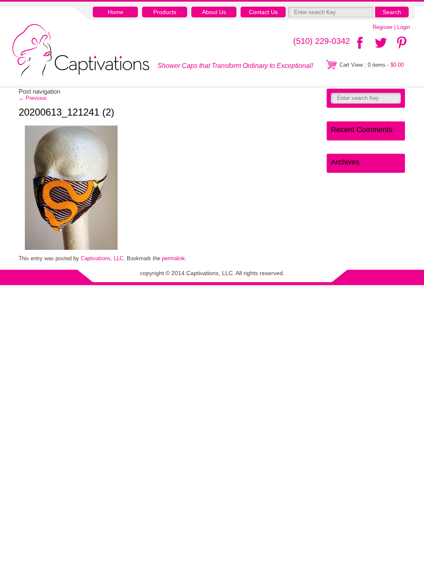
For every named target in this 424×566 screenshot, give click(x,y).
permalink (173, 258)
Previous (33, 98)
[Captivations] (80, 51)
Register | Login (391, 27)
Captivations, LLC (102, 258)
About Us (214, 12)
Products (164, 12)
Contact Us (263, 12)
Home (115, 12)
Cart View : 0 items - (372, 65)
